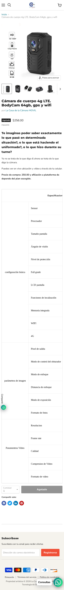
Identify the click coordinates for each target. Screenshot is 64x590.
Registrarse (50, 552)
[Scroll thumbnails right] (59, 89)
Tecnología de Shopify (32, 584)
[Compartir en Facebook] (4, 503)
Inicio (4, 14)
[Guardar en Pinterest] (21, 503)
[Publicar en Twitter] (9, 503)
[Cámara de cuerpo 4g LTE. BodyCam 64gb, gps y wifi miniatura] (7, 89)
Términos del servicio (26, 577)
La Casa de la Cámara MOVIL (21, 110)
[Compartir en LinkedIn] (15, 503)
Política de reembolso (49, 577)
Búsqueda (9, 577)
